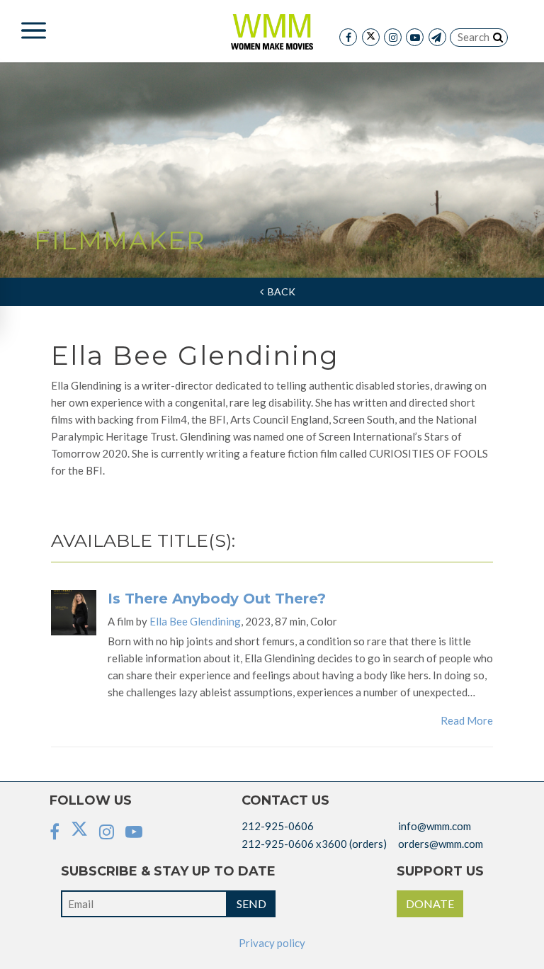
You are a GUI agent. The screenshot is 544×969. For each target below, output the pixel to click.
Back (279, 291)
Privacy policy (272, 942)
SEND (251, 903)
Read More (467, 720)
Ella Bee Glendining (195, 621)
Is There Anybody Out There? (217, 598)
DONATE (430, 903)
